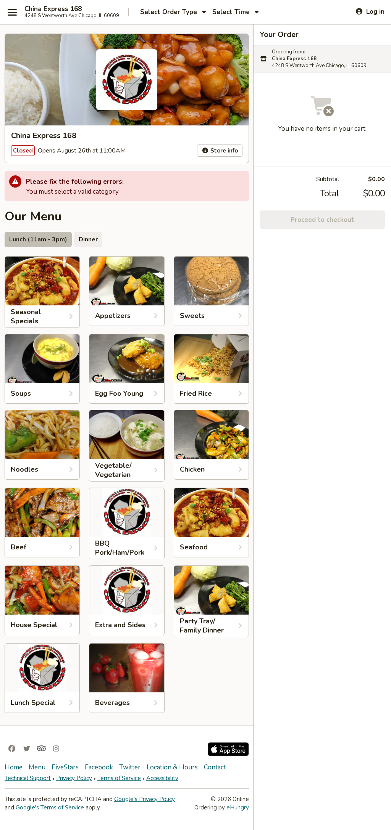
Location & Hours (172, 767)
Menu (37, 767)
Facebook (99, 767)
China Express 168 (53, 9)
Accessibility (162, 778)
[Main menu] (12, 12)
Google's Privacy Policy (144, 799)
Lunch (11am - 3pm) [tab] (38, 239)
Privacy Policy (74, 778)
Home (14, 767)
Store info (223, 150)
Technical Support (28, 778)
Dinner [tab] (88, 239)
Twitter (130, 767)
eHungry (237, 807)
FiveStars (65, 767)
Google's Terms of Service (50, 807)
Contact (215, 767)
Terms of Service (119, 778)
